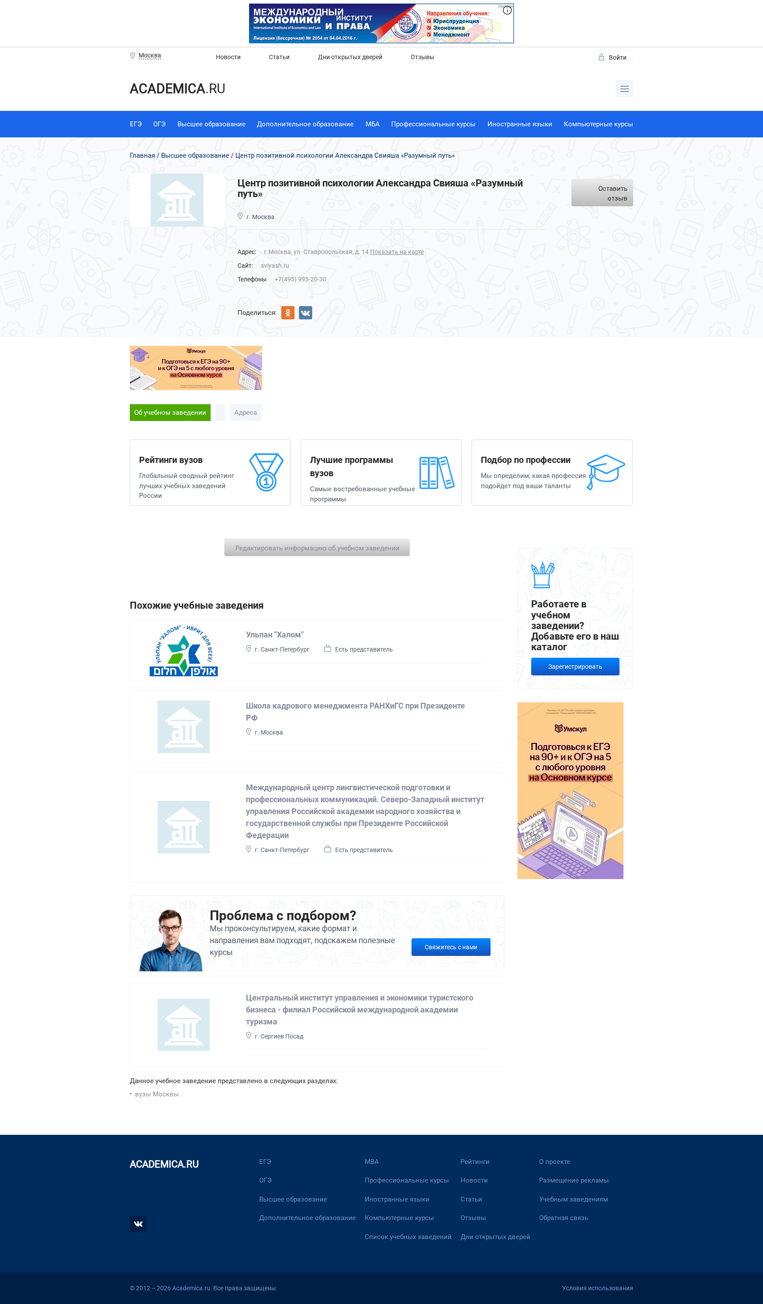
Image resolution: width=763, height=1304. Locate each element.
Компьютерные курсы (598, 124)
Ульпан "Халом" (275, 634)
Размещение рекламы (574, 1180)
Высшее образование (212, 124)
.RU (177, 88)
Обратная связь (563, 1218)
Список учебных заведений (408, 1237)
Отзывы (422, 57)
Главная (142, 155)
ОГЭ (159, 124)
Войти (618, 57)
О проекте (554, 1162)
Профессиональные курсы (433, 124)
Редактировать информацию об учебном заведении (317, 548)
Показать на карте (397, 251)
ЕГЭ (136, 124)
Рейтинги (475, 1162)
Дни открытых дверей (350, 57)
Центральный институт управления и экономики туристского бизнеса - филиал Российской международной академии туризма (359, 1009)
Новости (228, 57)
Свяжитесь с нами (451, 947)
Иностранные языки (519, 124)
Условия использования (597, 1288)
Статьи (279, 57)
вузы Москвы (157, 1094)
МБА (373, 124)
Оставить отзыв (612, 194)
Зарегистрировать (575, 666)
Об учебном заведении (170, 413)
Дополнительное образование (305, 124)
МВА (372, 1162)
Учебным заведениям (573, 1199)
